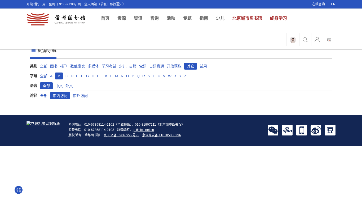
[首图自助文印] (329, 39)
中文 (59, 86)
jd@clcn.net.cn (143, 130)
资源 (121, 18)
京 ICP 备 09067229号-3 (121, 135)
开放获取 (174, 66)
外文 (69, 86)
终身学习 (278, 18)
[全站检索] (305, 39)
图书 (54, 66)
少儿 (220, 18)
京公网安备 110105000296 (161, 135)
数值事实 (77, 66)
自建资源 (156, 66)
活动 (171, 18)
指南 (204, 18)
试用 (203, 66)
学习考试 (108, 66)
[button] (273, 130)
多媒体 (93, 66)
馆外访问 (80, 96)
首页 (107, 18)
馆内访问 (60, 96)
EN (333, 4)
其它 (190, 66)
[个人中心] (317, 39)
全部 (43, 66)
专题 (187, 18)
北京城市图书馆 (247, 18)
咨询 (154, 18)
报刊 (64, 66)
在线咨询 (318, 4)
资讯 (138, 18)
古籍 (132, 66)
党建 (143, 66)
